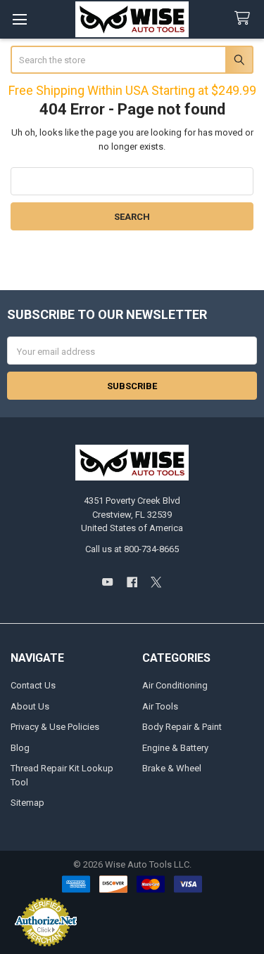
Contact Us (33, 685)
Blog (20, 748)
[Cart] (245, 18)
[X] (156, 582)
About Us (30, 706)
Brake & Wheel (171, 768)
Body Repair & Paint (182, 726)
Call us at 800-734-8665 (132, 549)
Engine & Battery (175, 748)
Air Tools (160, 706)
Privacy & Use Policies (55, 726)
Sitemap (27, 802)
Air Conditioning (175, 685)
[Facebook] (132, 582)
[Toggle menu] (19, 19)
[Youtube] (107, 582)
